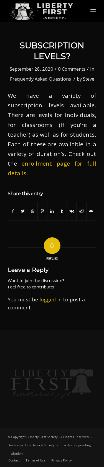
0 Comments (71, 69)
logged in (50, 299)
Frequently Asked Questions (40, 79)
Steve (88, 79)
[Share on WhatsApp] (32, 211)
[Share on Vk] (71, 211)
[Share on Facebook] (13, 211)
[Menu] (93, 11)
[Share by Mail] (91, 211)
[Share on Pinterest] (42, 211)
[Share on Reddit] (81, 211)
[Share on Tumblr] (62, 211)
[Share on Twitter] (22, 211)
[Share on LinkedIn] (52, 211)
